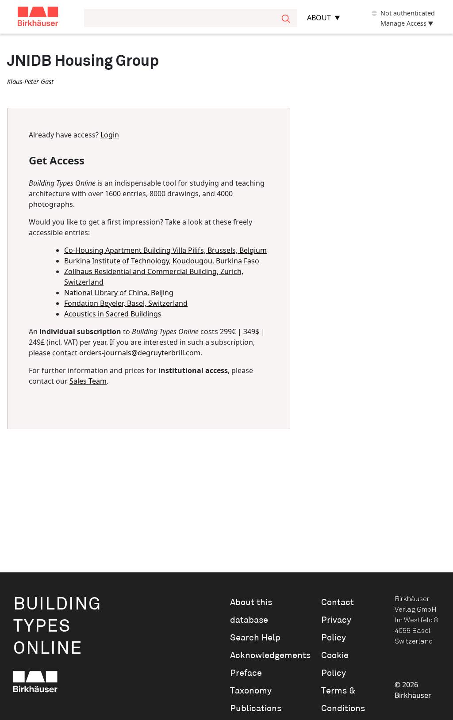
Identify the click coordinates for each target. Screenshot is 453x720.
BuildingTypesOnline (57, 626)
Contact (337, 602)
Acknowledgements (263, 655)
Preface (246, 673)
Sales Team (88, 381)
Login (109, 135)
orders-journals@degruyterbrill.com (139, 353)
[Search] (286, 18)
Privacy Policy (336, 629)
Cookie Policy (335, 664)
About (319, 18)
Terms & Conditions (343, 699)
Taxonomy (251, 691)
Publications (255, 708)
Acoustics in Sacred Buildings (112, 314)
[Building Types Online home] (49, 18)
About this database (251, 611)
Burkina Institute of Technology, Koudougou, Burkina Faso (161, 261)
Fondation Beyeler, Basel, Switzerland (126, 303)
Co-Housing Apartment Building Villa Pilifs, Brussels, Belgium (165, 250)
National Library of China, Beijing (118, 292)
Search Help (255, 638)
